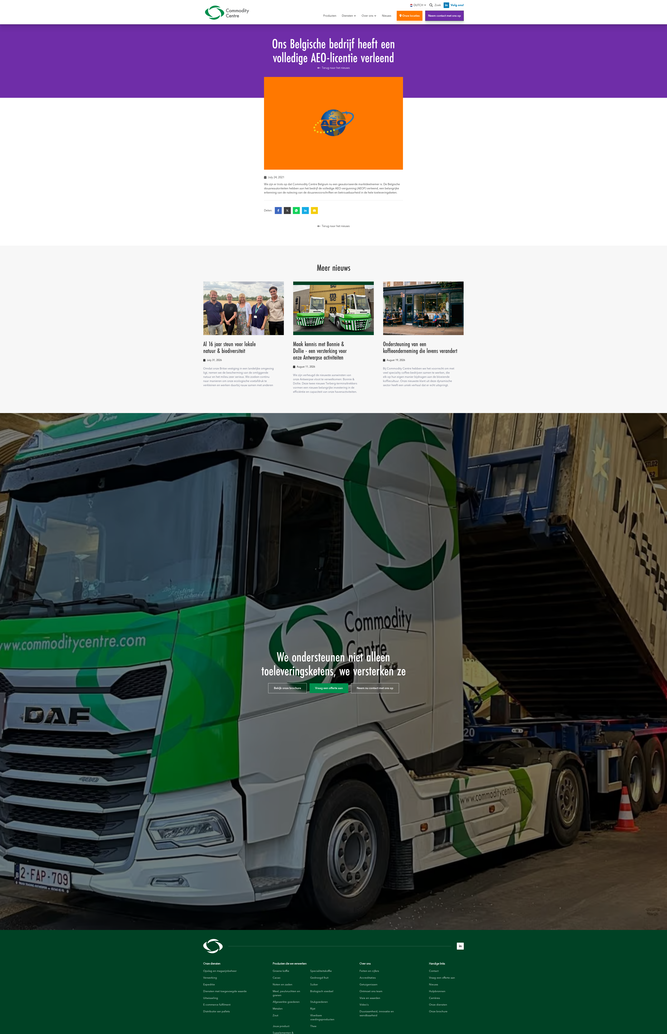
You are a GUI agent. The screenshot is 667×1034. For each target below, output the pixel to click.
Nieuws (386, 16)
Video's (364, 1005)
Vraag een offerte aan (329, 688)
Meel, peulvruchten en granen (286, 993)
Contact (434, 971)
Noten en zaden (282, 984)
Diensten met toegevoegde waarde (225, 991)
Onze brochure (438, 1011)
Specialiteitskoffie (321, 971)
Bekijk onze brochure (287, 688)
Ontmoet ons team (371, 991)
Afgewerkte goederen (286, 1002)
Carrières (434, 998)
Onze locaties (410, 16)
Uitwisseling (210, 998)
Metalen (278, 1009)
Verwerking (210, 978)
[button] (418, 5)
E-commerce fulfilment (216, 1005)
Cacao (276, 978)
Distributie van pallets (216, 1011)
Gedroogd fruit (319, 978)
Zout (275, 1015)
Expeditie (209, 984)
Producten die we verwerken (289, 964)
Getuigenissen (368, 984)
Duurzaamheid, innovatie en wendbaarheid (377, 1013)
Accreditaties (368, 978)
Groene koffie (281, 971)
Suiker (314, 984)
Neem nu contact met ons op (375, 688)
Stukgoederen (319, 1002)
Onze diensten (211, 964)
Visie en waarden (370, 998)
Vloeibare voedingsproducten (322, 1017)
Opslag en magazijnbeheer (220, 971)
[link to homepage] (226, 12)
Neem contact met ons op (444, 16)
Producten (329, 16)
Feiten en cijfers (369, 971)
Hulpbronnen (437, 991)
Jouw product (281, 1026)
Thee (313, 1026)
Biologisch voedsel (321, 991)
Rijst (312, 1009)
